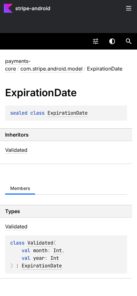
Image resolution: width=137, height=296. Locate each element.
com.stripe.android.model (51, 68)
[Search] (128, 41)
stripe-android (32, 8)
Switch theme (112, 41)
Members (20, 188)
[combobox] (95, 41)
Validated (16, 150)
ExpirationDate (67, 113)
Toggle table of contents (128, 8)
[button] (128, 41)
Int (57, 250)
